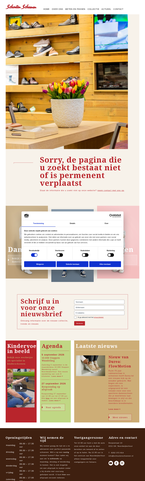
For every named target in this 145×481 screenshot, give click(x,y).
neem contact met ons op (110, 190)
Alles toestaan (105, 264)
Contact (118, 9)
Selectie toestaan (72, 264)
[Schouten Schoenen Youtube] (111, 463)
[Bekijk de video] (21, 388)
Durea (128, 376)
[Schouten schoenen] (21, 7)
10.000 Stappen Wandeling (51, 359)
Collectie (93, 9)
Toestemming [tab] (38, 223)
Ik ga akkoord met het (91, 317)
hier (48, 398)
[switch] (60, 255)
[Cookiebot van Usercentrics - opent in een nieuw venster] (111, 215)
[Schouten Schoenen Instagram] (122, 463)
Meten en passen (75, 9)
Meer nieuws (120, 417)
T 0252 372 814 (116, 453)
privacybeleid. (99, 317)
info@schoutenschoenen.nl (121, 456)
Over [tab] (106, 223)
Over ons (57, 9)
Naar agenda (53, 407)
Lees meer (57, 376)
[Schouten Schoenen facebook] (116, 463)
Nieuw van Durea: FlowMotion (120, 361)
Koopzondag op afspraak (51, 388)
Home (46, 9)
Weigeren (40, 264)
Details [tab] (72, 223)
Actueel (106, 9)
